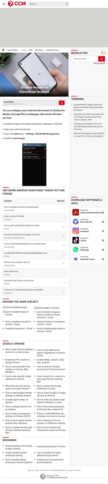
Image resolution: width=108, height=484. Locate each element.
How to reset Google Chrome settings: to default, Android (18, 394)
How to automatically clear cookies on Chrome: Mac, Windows (17, 369)
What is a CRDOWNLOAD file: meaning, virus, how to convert (51, 415)
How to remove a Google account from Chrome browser (51, 368)
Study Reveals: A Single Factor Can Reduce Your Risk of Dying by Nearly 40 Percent (88, 107)
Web (30, 50)
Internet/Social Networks (14, 238)
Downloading (9, 210)
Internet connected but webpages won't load (22, 235)
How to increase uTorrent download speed (21, 207)
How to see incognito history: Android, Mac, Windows (18, 421)
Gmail (6, 228)
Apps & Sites (12, 50)
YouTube (7, 219)
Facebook (8, 293)
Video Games (9, 265)
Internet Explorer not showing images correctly (18, 447)
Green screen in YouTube (14, 216)
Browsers (39, 50)
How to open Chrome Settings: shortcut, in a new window (19, 350)
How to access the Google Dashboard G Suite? (49, 387)
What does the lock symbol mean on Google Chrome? (17, 387)
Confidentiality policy (58, 470)
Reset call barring (11, 271)
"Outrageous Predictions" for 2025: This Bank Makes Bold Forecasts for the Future (88, 126)
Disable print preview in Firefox (51, 446)
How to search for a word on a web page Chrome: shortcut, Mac (51, 379)
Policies (77, 470)
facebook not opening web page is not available (23, 290)
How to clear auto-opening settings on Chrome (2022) (17, 415)
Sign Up (30, 470)
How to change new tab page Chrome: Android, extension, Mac (18, 430)
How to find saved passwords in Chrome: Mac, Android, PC (50, 408)
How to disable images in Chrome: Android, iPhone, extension (48, 315)
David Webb (9, 102)
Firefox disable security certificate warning (16, 454)
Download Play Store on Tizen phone (19, 280)
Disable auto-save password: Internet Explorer (50, 461)
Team (37, 470)
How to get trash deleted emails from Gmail (21, 225)
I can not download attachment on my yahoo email (24, 244)
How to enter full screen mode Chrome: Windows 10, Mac (51, 401)
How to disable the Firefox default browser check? (49, 454)
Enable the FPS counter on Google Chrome (17, 361)
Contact (70, 470)
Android (7, 274)
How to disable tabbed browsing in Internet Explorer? (19, 461)
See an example (99, 63)
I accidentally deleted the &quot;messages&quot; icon (25, 253)
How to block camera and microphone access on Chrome (51, 428)
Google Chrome (52, 50)
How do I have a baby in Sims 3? (17, 262)
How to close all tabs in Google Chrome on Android (51, 394)
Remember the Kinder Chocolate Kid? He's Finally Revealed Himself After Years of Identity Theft (89, 117)
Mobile (6, 284)
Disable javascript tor (15, 328)
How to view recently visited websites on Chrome (18, 377)
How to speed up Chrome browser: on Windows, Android (51, 421)
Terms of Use (45, 470)
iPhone (7, 256)
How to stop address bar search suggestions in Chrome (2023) (51, 353)
